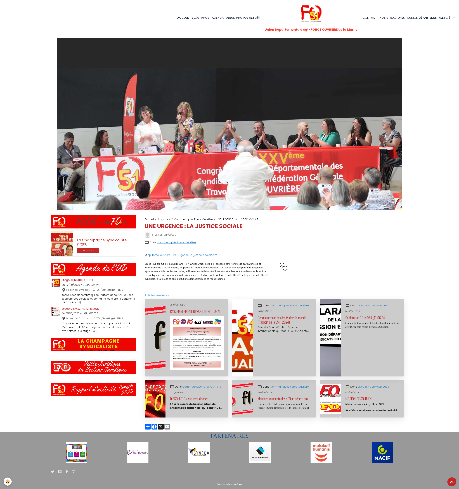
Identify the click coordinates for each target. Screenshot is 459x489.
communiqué (174, 288)
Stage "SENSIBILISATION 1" (77, 280)
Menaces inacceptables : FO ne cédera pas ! (283, 399)
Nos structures (392, 17)
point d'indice (254, 288)
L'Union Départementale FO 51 (429, 17)
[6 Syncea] (199, 452)
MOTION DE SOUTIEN (358, 399)
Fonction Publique (213, 288)
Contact (370, 17)
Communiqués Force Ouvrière (193, 219)
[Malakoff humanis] (321, 452)
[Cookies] (8, 482)
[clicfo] (283, 266)
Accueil (183, 17)
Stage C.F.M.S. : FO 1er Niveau (80, 309)
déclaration (192, 288)
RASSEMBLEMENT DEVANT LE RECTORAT (195, 311)
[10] (76, 452)
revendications (154, 288)
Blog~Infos (164, 219)
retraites (270, 288)
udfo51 (158, 234)
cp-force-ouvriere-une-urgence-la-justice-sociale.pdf (182, 255)
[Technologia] (137, 452)
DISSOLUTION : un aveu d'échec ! (189, 399)
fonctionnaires (235, 288)
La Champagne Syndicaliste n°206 (102, 242)
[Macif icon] (382, 452)
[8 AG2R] (260, 452)
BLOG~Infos (200, 17)
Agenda (218, 17)
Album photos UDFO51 (243, 17)
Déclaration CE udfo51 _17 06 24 (365, 318)
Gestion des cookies (229, 484)
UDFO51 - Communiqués (373, 305)
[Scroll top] (451, 481)
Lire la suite (88, 250)
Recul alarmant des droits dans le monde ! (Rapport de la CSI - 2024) (282, 320)
